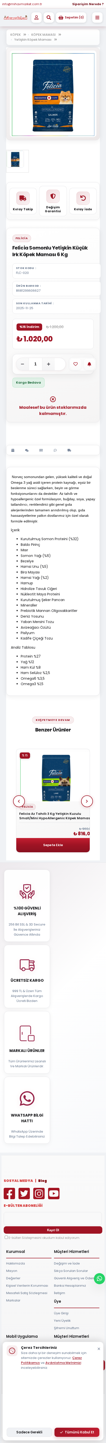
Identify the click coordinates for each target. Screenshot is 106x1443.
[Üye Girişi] (36, 17)
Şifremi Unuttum (66, 1328)
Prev (19, 801)
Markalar (13, 1300)
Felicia (22, 238)
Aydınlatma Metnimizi (63, 1362)
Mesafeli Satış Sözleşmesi (26, 1293)
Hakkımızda (15, 1263)
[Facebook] (11, 1197)
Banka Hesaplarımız (70, 1285)
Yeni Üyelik (62, 1320)
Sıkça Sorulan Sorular (71, 1270)
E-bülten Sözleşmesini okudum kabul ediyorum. (44, 1238)
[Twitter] (25, 1197)
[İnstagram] (40, 1197)
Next (87, 801)
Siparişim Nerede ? (88, 4)
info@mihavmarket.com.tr (22, 4)
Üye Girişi (61, 1313)
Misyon (11, 1270)
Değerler (13, 1278)
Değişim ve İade (67, 1263)
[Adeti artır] (48, 364)
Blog (42, 1180)
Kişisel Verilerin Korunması (27, 1285)
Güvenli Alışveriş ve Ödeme (76, 1278)
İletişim (59, 1293)
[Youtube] (55, 1197)
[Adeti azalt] (22, 364)
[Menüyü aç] (97, 17)
